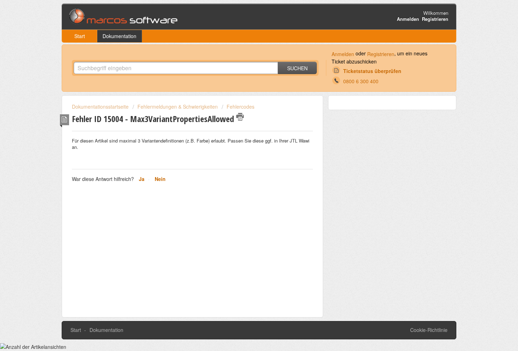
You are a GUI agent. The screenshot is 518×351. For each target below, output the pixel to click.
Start (79, 36)
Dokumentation (119, 36)
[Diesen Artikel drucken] (240, 117)
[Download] (246, 81)
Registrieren (380, 54)
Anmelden (343, 54)
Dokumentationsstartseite (101, 106)
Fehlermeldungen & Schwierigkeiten (177, 106)
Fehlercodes (240, 106)
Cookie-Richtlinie (429, 329)
